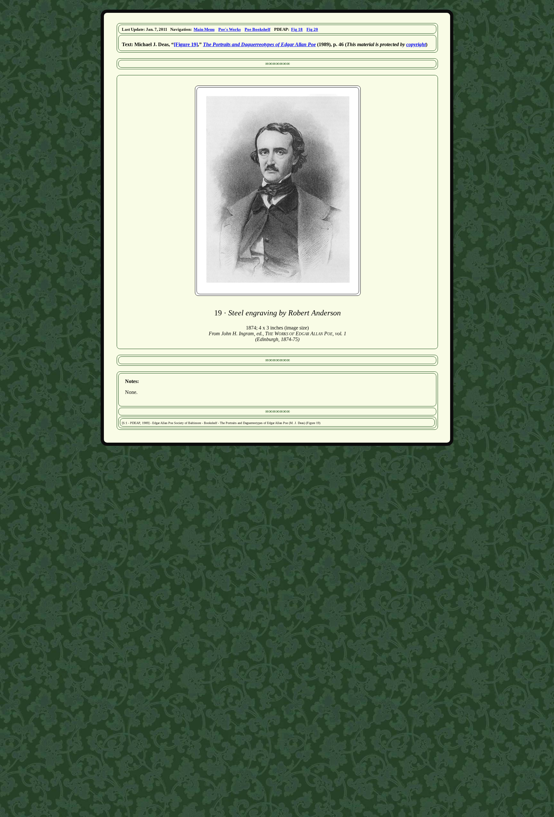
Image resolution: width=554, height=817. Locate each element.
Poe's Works (229, 29)
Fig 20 (312, 29)
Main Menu (204, 29)
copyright (416, 44)
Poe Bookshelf (257, 29)
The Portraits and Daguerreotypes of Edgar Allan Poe (259, 44)
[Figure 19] (186, 44)
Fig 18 (297, 29)
